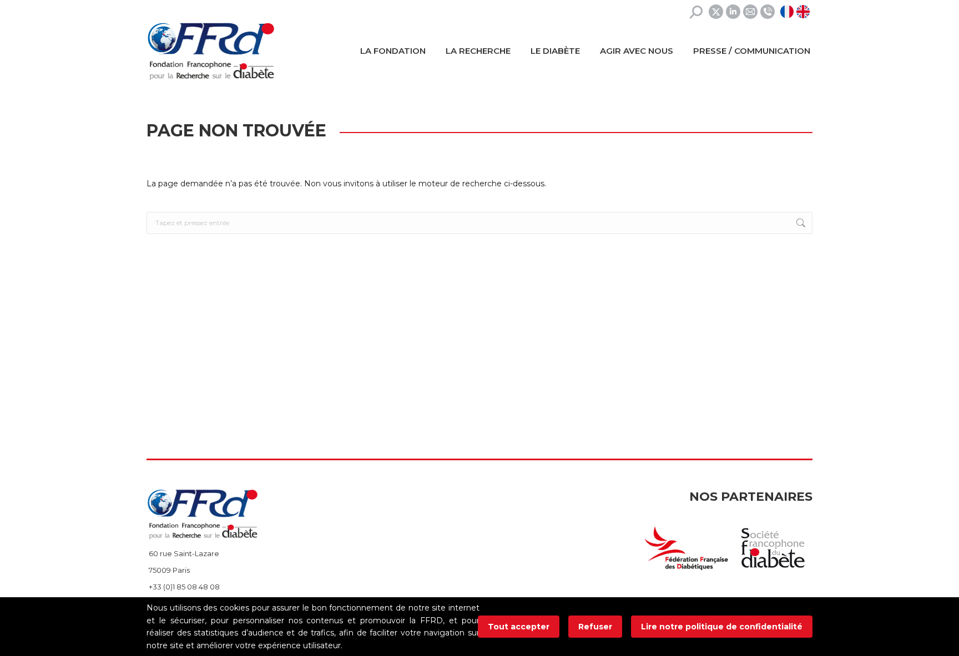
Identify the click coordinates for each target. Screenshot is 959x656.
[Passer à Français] (788, 11)
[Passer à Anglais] (804, 11)
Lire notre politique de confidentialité (721, 627)
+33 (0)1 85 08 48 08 (184, 586)
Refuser (595, 627)
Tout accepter (518, 627)
